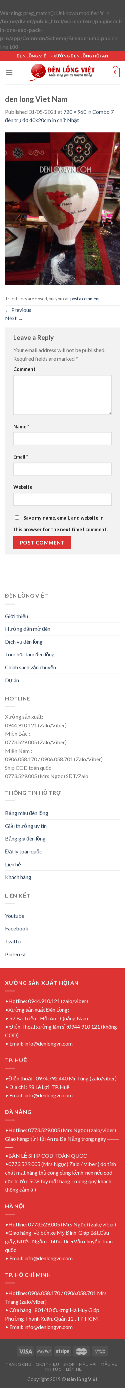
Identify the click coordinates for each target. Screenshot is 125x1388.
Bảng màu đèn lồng (26, 813)
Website (22, 487)
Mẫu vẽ (109, 1364)
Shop (69, 1364)
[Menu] (9, 72)
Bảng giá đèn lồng (25, 838)
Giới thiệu (16, 616)
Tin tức (53, 1369)
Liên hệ (13, 864)
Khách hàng (18, 877)
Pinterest (15, 954)
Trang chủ (19, 1364)
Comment (24, 369)
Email (20, 457)
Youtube (14, 916)
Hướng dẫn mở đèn (27, 628)
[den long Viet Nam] (62, 208)
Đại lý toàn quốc (23, 851)
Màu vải (88, 1364)
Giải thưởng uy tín (26, 826)
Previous (18, 310)
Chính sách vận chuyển (30, 667)
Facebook (16, 928)
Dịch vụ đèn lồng (24, 641)
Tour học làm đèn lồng (30, 654)
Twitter (13, 941)
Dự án (12, 680)
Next (14, 318)
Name (21, 426)
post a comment (85, 298)
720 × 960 (74, 112)
